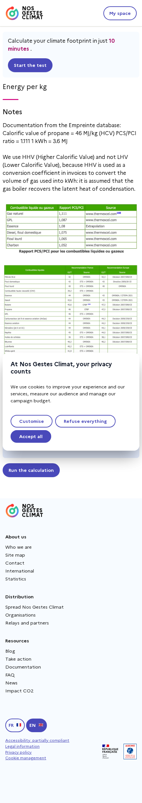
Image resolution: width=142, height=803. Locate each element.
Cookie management (25, 757)
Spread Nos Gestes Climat (34, 607)
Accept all (31, 436)
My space (120, 13)
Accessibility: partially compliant (37, 740)
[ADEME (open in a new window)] (130, 751)
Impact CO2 (19, 691)
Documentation (23, 667)
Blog (10, 651)
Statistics (15, 579)
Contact (14, 563)
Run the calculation (31, 470)
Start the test (30, 65)
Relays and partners (27, 623)
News (11, 683)
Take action (18, 659)
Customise (31, 421)
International (19, 571)
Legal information (22, 746)
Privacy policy (18, 752)
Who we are (18, 547)
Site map (15, 555)
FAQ (10, 675)
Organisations (20, 615)
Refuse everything (85, 421)
